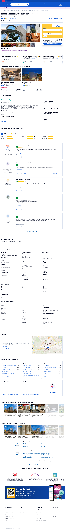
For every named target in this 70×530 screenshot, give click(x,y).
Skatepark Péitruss (26, 367)
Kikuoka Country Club (27, 373)
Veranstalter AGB (39, 507)
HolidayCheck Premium (9, 518)
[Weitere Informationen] (15, 89)
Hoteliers (22, 507)
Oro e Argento (46, 365)
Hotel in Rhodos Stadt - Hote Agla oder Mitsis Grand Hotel (32, 451)
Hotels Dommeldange (26, 443)
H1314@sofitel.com (8, 346)
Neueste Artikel (53, 516)
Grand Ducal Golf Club (27, 371)
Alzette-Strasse (26, 391)
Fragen (22, 20)
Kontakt (6, 509)
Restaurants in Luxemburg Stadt (50, 376)
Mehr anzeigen (3, 121)
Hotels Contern (43, 446)
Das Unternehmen (54, 507)
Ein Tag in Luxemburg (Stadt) (28, 456)
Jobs (52, 512)
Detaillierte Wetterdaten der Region (35, 464)
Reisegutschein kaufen (9, 516)
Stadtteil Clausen (5, 371)
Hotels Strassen (44, 445)
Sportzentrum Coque (27, 365)
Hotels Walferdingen (44, 443)
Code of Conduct (23, 512)
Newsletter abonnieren (9, 514)
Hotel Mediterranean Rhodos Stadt (47, 457)
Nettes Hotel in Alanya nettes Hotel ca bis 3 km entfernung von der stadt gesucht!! (32, 453)
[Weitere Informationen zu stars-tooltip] (37, 13)
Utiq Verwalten (38, 514)
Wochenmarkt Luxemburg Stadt (29, 386)
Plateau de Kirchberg (6, 369)
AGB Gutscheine (39, 518)
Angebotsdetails (7, 328)
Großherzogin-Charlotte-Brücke (8, 373)
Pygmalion (4, 386)
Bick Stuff (46, 369)
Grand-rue (25, 384)
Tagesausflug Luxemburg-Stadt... (47, 451)
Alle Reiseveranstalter (9, 522)
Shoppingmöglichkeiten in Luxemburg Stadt (31, 394)
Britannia (4, 384)
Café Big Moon (5, 389)
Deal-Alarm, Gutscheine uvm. (10, 512)
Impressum (38, 523)
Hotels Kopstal (25, 446)
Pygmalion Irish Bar (5, 391)
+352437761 (7, 348)
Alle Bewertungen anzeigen (31, 231)
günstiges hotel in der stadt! (28, 454)
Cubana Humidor (26, 389)
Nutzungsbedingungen (40, 509)
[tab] (47, 25)
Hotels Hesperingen (26, 445)
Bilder (18, 20)
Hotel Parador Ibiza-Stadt (45, 454)
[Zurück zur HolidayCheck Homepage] (5, 4)
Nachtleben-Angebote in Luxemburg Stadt (10, 394)
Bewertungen (12, 20)
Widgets (21, 509)
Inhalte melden (7, 523)
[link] (44, 4)
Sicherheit (37, 522)
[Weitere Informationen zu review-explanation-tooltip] (15, 18)
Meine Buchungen (8, 507)
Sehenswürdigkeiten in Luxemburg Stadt (9, 376)
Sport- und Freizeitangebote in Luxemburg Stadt (31, 376)
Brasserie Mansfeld (47, 371)
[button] (13, 33)
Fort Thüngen (4, 367)
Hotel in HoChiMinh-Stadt (27, 457)
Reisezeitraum (45, 28)
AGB (36, 516)
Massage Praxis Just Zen (27, 369)
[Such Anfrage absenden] (27, 4)
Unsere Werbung (54, 509)
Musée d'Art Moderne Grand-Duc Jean (9, 365)
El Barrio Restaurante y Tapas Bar (50, 367)
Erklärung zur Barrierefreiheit (41, 520)
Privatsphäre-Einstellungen (40, 512)
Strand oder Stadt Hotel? (45, 453)
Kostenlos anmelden (22, 50)
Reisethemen (53, 514)
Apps (6, 520)
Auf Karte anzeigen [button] (43, 16)
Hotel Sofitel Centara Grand (46, 456)
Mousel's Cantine (47, 373)
